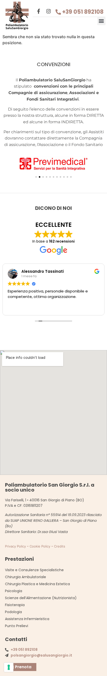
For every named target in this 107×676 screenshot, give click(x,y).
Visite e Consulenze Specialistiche (34, 569)
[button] (101, 21)
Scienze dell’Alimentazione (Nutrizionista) (41, 597)
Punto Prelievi (16, 625)
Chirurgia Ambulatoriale (25, 576)
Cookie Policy (40, 546)
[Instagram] (49, 11)
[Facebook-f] (39, 11)
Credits (59, 546)
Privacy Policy (15, 546)
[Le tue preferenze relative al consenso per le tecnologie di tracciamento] (8, 667)
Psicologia (13, 590)
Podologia (13, 611)
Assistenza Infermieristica (27, 618)
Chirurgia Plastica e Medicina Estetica (37, 583)
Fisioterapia (15, 604)
